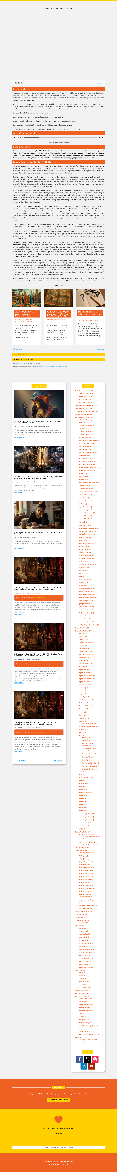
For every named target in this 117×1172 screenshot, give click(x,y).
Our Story (82, 712)
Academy (82, 636)
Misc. (80, 973)
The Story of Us (84, 802)
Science (81, 732)
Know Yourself (83, 525)
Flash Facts (82, 480)
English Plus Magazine (82, 417)
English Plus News (81, 628)
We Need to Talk (84, 823)
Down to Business (84, 663)
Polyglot (81, 576)
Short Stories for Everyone (87, 598)
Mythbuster (82, 940)
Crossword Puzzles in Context (84, 411)
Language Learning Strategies (88, 528)
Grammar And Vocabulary (87, 492)
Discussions (82, 660)
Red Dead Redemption (86, 853)
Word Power (83, 826)
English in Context (84, 673)
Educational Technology (86, 464)
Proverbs (82, 583)
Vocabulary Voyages (85, 820)
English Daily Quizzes (82, 414)
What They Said (84, 961)
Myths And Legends (85, 943)
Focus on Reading (84, 879)
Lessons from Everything (87, 534)
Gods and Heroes (84, 489)
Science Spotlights (84, 592)
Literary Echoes (84, 546)
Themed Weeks (80, 996)
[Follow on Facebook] (79, 1059)
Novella (81, 976)
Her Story (82, 504)
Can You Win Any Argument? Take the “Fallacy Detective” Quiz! (89, 312)
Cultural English (84, 446)
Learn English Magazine (82, 862)
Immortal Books (84, 516)
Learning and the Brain (86, 531)
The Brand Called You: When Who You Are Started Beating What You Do (37, 422)
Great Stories (83, 498)
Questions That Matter (86, 952)
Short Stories (83, 982)
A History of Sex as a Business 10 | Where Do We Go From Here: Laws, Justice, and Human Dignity (38, 588)
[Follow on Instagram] (95, 1059)
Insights (81, 694)
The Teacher (83, 808)
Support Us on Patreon (58, 1099)
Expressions (82, 928)
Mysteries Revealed (85, 555)
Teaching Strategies (85, 610)
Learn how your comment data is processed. (52, 367)
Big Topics (82, 645)
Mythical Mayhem (84, 706)
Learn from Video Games (87, 842)
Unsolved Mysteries (85, 958)
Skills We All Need (87, 757)
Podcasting (82, 570)
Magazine (54, 8)
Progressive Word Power (87, 905)
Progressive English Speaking (88, 726)
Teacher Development (86, 607)
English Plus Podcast (81, 631)
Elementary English (85, 867)
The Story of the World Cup (91, 837)
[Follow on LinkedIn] (84, 1066)
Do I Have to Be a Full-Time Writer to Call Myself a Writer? (38, 533)
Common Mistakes (85, 654)
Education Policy (84, 458)
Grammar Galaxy (84, 495)
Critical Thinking (84, 1005)
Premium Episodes (88, 723)
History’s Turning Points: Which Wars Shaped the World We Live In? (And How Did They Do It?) (58, 313)
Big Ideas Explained (85, 431)
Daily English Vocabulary (86, 393)
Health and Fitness (85, 501)
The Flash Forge (80, 993)
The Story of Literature (89, 766)
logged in (24, 363)
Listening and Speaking (86, 543)
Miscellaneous (79, 914)
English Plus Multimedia (86, 470)
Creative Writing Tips (85, 443)
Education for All (84, 667)
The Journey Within (85, 613)
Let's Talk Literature (85, 700)
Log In (69, 8)
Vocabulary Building (85, 814)
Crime (84, 984)
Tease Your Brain (84, 402)
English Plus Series (81, 832)
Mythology (82, 709)
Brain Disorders (84, 999)
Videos (77, 1037)
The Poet (81, 799)
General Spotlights (85, 486)
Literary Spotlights (85, 549)
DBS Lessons (83, 923)
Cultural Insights (84, 449)
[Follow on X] (87, 1059)
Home (47, 8)
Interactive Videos (81, 850)
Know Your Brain (84, 937)
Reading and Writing (85, 589)
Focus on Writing (84, 891)
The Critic (82, 790)
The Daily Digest (84, 793)
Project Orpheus (84, 579)
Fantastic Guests (84, 399)
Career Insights (83, 437)
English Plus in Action (85, 679)
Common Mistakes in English (88, 440)
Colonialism (30, 322)
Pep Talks (82, 946)
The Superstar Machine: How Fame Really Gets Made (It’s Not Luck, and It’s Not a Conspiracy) (38, 477)
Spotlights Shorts (84, 604)
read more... (19, 437)
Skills (80, 774)
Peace (60, 322)
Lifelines (81, 540)
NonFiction (82, 561)
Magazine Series (84, 552)
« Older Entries (17, 349)
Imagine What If (84, 934)
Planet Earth (83, 567)
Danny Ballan (48, 18)
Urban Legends (83, 1031)
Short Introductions (85, 595)
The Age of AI (83, 1020)
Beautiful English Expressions (84, 405)
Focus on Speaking (85, 885)
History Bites (83, 931)
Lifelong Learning (84, 1008)
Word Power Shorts (85, 622)
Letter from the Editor (30, 426)
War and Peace (83, 619)
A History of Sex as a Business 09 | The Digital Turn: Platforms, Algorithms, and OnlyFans (38, 655)
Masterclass (82, 703)
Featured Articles (80, 847)
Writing (81, 829)
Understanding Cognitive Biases (89, 1026)
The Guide (82, 796)
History (81, 691)
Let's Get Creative (84, 537)
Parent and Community (86, 564)
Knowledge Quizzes (69, 18)
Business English (84, 651)
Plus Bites (82, 715)
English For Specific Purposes (88, 467)
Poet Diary (82, 573)
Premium (82, 721)
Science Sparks (83, 955)
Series (80, 735)
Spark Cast (78, 926)
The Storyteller (83, 805)
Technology (82, 783)
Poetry (81, 979)
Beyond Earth (83, 428)
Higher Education (84, 507)
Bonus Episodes (84, 648)
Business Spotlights (85, 434)
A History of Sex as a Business (32, 593)
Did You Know (83, 455)
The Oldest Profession (38, 598)
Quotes (81, 586)
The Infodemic (94, 320)
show (99, 83)
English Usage (83, 473)
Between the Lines (43, 426)
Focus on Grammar (85, 873)
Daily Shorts (82, 657)
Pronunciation (83, 729)
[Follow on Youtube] (91, 1066)
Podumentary (83, 718)
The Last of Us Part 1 (88, 844)
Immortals (82, 522)
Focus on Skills (83, 882)
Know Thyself (83, 697)
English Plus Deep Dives (86, 676)
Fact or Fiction (83, 477)
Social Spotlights (84, 601)
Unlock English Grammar (90, 769)
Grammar (82, 688)
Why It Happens (84, 964)
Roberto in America (88, 754)
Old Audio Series (80, 917)
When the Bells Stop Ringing (88, 1034)
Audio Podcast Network (83, 391)
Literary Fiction (87, 987)
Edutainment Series (85, 834)
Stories (81, 780)
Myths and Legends (85, 558)
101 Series (82, 633)
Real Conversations (85, 908)
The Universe (83, 811)
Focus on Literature (85, 876)
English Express (84, 670)
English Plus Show (84, 682)
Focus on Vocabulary (85, 888)
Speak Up (85, 760)
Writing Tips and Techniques (88, 625)
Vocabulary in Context (86, 817)
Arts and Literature (85, 425)
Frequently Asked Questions (88, 483)
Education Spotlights (85, 461)
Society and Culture (85, 777)
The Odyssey (83, 856)
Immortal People (84, 519)
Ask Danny (82, 639)
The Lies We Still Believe (89, 763)
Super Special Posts (81, 990)
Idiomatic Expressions (86, 513)
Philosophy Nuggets (85, 949)
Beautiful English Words (83, 408)
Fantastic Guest (84, 685)
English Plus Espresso (86, 396)
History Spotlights (84, 510)
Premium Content (81, 920)
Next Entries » (100, 349)
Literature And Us (84, 1011)
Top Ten (81, 616)
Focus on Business (85, 870)
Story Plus (78, 970)
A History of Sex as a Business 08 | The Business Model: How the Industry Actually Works (37, 723)
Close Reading (83, 864)
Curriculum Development (87, 452)
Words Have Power (85, 967)
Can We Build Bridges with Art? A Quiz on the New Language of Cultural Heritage (26, 313)
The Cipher (82, 787)
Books (62, 8)
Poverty (81, 1017)
